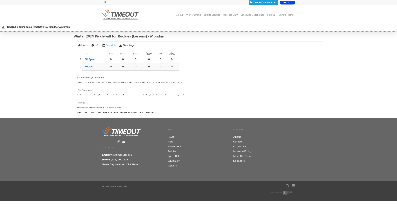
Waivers (172, 165)
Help (170, 141)
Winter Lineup (193, 14)
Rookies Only (230, 14)
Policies (172, 151)
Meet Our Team (242, 156)
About (179, 14)
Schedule (111, 45)
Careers (238, 141)
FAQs (171, 136)
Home (84, 45)
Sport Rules (174, 156)
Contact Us (239, 146)
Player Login (175, 146)
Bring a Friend (286, 14)
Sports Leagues (212, 14)
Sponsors (239, 160)
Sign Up (271, 14)
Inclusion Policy (242, 151)
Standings (128, 45)
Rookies (89, 66)
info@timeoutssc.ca (120, 154)
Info (97, 45)
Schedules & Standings (252, 14)
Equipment (174, 160)
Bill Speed (90, 59)
